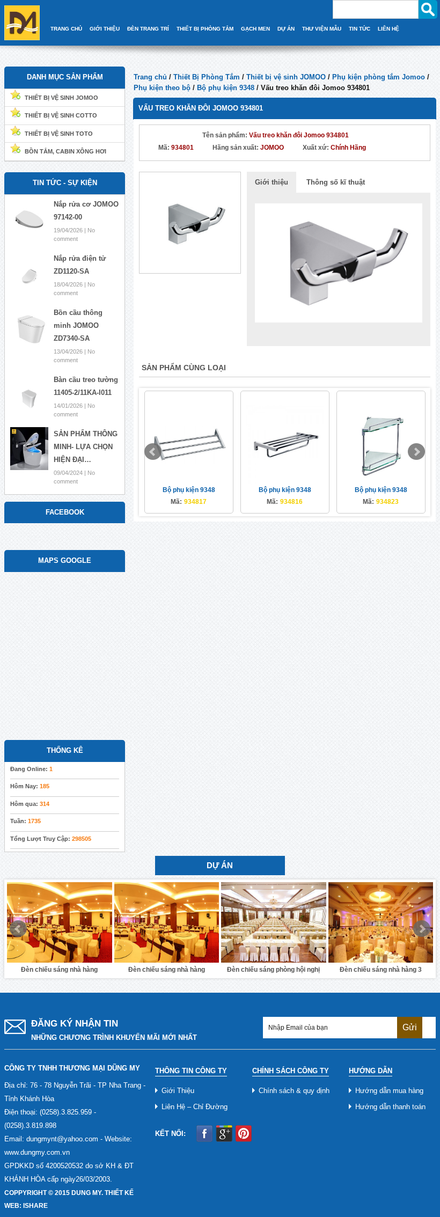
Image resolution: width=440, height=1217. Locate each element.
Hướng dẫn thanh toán (390, 1107)
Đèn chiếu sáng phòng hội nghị (166, 969)
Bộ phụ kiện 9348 (225, 88)
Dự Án (286, 29)
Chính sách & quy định (294, 1091)
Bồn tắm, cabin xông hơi (65, 151)
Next (416, 451)
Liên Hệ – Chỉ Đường (195, 1107)
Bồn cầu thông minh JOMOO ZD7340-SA (78, 325)
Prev (153, 451)
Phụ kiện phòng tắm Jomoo (378, 77)
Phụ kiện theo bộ (162, 88)
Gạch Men (255, 29)
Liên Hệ (388, 29)
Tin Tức (359, 29)
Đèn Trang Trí (148, 29)
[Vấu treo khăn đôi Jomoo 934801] (190, 221)
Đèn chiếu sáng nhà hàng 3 (273, 969)
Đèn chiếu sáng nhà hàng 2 (381, 969)
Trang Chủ (66, 29)
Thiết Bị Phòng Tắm (205, 29)
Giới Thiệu (105, 29)
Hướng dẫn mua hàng (389, 1091)
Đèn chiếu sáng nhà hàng (59, 969)
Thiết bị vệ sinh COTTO (61, 115)
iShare (35, 1205)
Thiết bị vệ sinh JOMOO (286, 77)
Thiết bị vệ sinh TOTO (59, 133)
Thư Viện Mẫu (321, 29)
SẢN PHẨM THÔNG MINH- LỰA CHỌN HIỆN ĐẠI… (86, 447)
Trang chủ (150, 77)
